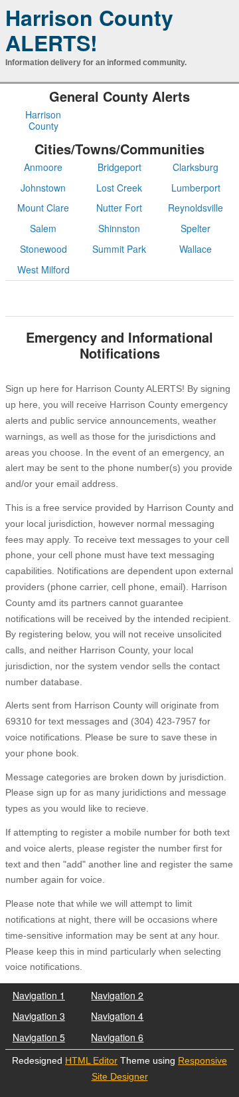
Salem (43, 228)
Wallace (195, 249)
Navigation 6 (117, 1037)
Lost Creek (119, 188)
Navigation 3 (39, 1015)
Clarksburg (195, 167)
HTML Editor (91, 1060)
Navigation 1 (39, 995)
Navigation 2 (117, 995)
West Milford (43, 269)
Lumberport (195, 188)
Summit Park (119, 249)
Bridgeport (119, 167)
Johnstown (43, 188)
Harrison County (43, 120)
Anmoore (43, 167)
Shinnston (119, 228)
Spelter (195, 228)
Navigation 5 (39, 1037)
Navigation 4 (117, 1015)
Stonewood (43, 249)
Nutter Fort (119, 208)
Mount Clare (43, 208)
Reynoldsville (195, 208)
